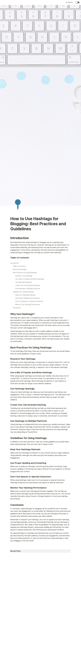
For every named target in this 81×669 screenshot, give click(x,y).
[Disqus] (40, 587)
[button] (69, 2)
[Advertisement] (40, 665)
